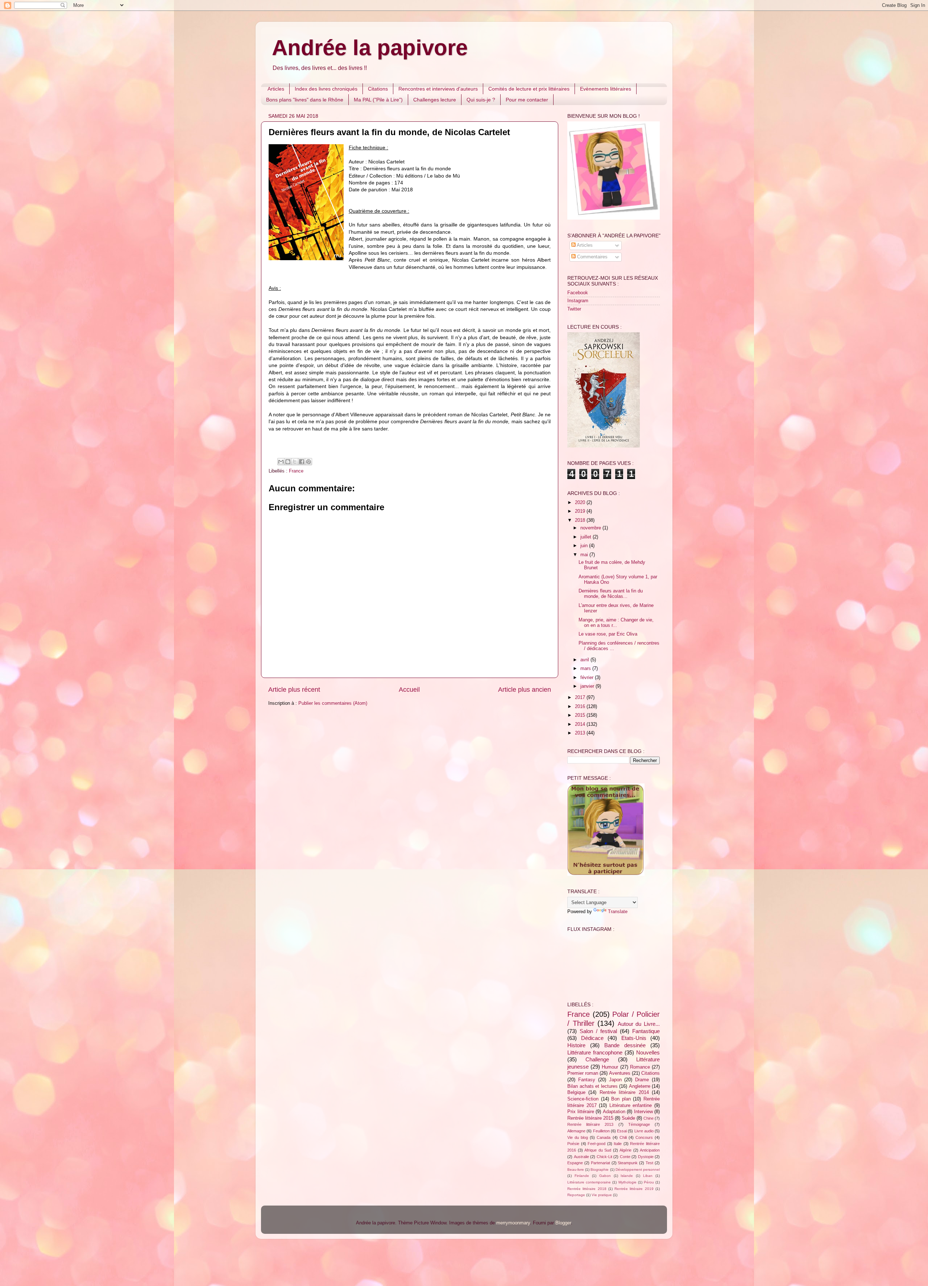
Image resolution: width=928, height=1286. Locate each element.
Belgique (576, 1092)
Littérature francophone (594, 1052)
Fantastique (646, 1031)
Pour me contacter (527, 100)
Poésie (573, 1143)
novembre (591, 527)
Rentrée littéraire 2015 (590, 1118)
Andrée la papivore (370, 48)
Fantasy (586, 1079)
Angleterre (639, 1086)
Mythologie (627, 1182)
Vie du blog (577, 1137)
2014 (581, 724)
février (587, 677)
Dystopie (646, 1156)
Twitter (574, 309)
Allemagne (576, 1131)
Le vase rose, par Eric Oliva (608, 634)
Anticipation (650, 1150)
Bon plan (621, 1099)
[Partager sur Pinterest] (308, 461)
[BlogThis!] (287, 461)
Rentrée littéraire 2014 (624, 1092)
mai (584, 554)
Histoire (576, 1045)
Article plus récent (294, 689)
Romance (640, 1067)
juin (584, 545)
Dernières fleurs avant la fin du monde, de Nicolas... (611, 593)
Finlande (582, 1176)
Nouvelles (648, 1052)
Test (649, 1163)
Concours (644, 1137)
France (296, 471)
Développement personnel (638, 1169)
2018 (581, 520)
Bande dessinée (625, 1045)
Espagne (575, 1163)
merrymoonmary (513, 1222)
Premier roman (582, 1073)
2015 (581, 715)
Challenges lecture (434, 100)
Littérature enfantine (630, 1105)
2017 (581, 697)
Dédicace (592, 1038)
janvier (588, 686)
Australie (581, 1156)
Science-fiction (582, 1099)
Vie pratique (602, 1195)
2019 (581, 511)
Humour (610, 1067)
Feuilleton (601, 1131)
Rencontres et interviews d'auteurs (438, 89)
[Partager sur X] (294, 461)
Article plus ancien (524, 689)
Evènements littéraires (605, 89)
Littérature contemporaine (589, 1182)
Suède (628, 1118)
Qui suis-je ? (481, 100)
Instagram (577, 300)
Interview (643, 1111)
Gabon (605, 1176)
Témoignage (639, 1124)
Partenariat (600, 1163)
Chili (623, 1137)
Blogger (563, 1222)
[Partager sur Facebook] (301, 461)
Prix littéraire (580, 1111)
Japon (615, 1079)
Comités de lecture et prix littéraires (528, 89)
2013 (581, 733)
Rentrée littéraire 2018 (586, 1189)
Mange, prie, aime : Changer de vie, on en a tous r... (616, 622)
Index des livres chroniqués (326, 89)
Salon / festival (598, 1031)
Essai (622, 1131)
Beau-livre (575, 1169)
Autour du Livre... (639, 1024)
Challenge (597, 1059)
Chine (648, 1118)
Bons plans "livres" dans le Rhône (304, 100)
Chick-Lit (604, 1156)
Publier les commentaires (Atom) (332, 703)
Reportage (576, 1195)
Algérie (625, 1150)
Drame (642, 1079)
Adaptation (614, 1111)
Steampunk (628, 1163)
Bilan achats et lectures (592, 1086)
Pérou (649, 1182)
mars (586, 668)
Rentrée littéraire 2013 (590, 1124)
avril (585, 659)
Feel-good (596, 1143)
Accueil (409, 689)
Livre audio (644, 1131)
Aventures (619, 1073)
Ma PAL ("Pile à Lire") (378, 100)
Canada (603, 1137)
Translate (617, 911)
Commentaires (592, 256)
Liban (647, 1176)
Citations (378, 89)
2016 (581, 706)
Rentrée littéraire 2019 (634, 1189)
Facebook (577, 292)
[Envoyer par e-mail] (281, 461)
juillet (586, 537)
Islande (627, 1176)
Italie (618, 1143)
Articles (276, 89)
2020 (581, 502)
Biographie (600, 1169)
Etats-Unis (633, 1038)
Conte (625, 1156)
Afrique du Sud (597, 1150)
